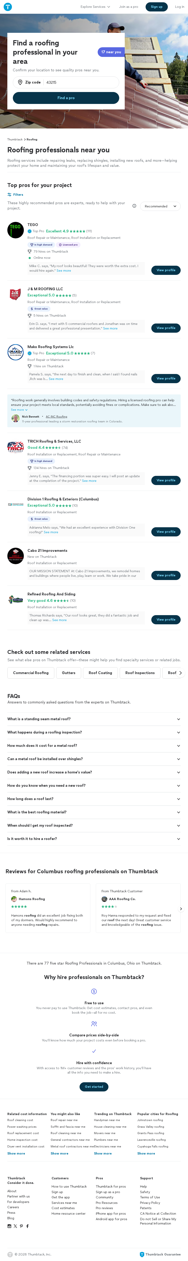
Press (11, 1213)
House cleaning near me (110, 1126)
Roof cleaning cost (20, 1120)
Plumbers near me (106, 1139)
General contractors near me (70, 1139)
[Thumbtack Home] (8, 7)
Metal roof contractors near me (72, 1146)
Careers (13, 1207)
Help (143, 1186)
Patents (146, 1208)
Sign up (57, 1192)
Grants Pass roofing (150, 1133)
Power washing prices (21, 1126)
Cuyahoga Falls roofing (152, 1146)
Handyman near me (107, 1120)
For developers (18, 1202)
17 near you (111, 52)
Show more (16, 1153)
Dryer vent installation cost (25, 1146)
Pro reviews (104, 1208)
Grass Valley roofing (150, 1126)
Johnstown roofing (150, 1120)
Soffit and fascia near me (68, 1126)
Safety (145, 1192)
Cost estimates (63, 1208)
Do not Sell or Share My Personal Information (158, 1221)
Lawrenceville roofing (151, 1139)
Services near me (64, 1203)
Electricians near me (107, 1146)
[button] (36, 231)
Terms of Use (150, 1197)
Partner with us (18, 1196)
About (12, 1191)
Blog (10, 1218)
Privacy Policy (150, 1203)
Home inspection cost (22, 1139)
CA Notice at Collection (158, 1214)
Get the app (61, 1197)
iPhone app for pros (111, 1214)
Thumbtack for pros (111, 1186)
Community (104, 1197)
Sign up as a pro (108, 1192)
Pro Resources (107, 1203)
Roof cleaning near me (66, 1133)
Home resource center (69, 1214)
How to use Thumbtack (69, 1186)
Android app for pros (111, 1219)
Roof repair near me (64, 1120)
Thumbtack (14, 139)
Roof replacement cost (23, 1133)
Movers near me (104, 1133)
